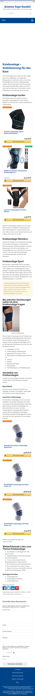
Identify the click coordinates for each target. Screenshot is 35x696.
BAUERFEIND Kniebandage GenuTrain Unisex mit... (16, 485)
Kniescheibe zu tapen (23, 566)
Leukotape (17, 669)
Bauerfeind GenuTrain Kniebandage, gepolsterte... (16, 446)
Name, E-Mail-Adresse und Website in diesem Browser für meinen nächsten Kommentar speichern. (16, 648)
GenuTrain (9, 541)
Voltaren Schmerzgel (17, 679)
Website (5, 637)
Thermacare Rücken (17, 672)
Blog (17, 682)
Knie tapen (11, 554)
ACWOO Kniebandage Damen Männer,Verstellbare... (13, 132)
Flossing (9, 560)
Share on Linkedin (13, 588)
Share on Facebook (4, 588)
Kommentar (6, 609)
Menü (2, 1)
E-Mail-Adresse (7, 631)
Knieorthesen (14, 568)
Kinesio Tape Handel (17, 6)
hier (18, 556)
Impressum (24, 688)
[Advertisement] (17, 44)
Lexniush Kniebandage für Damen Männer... (15, 210)
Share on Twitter (9, 588)
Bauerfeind (6, 389)
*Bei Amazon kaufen (18, 141)
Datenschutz (30, 688)
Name (5, 625)
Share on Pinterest (17, 588)
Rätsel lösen (6, 656)
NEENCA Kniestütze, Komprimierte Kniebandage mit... (15, 171)
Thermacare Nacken (17, 676)
